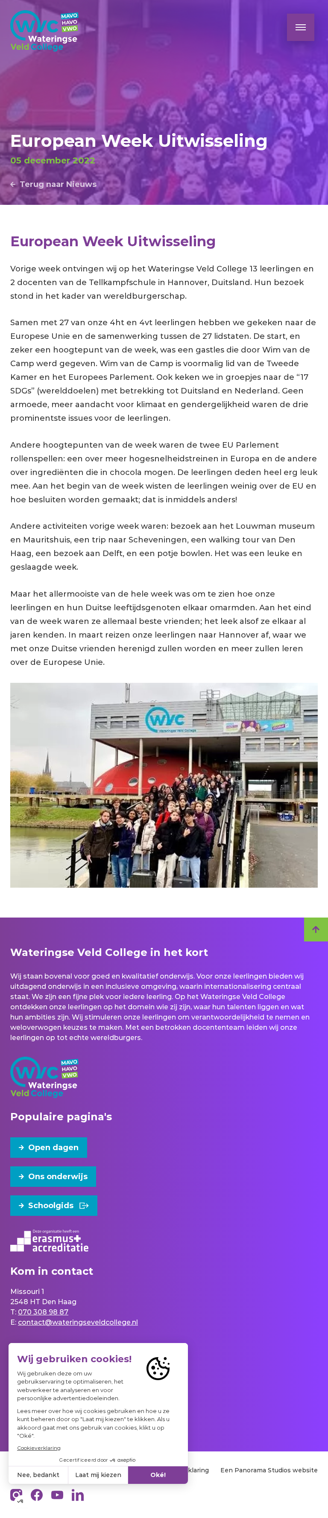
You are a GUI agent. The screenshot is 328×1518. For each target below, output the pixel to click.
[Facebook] (37, 1495)
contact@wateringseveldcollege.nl (78, 1322)
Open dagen (53, 1147)
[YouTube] (57, 1495)
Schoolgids (50, 1205)
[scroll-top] (316, 929)
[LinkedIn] (78, 1495)
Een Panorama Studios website (269, 1470)
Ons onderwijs (58, 1176)
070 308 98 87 (43, 1312)
